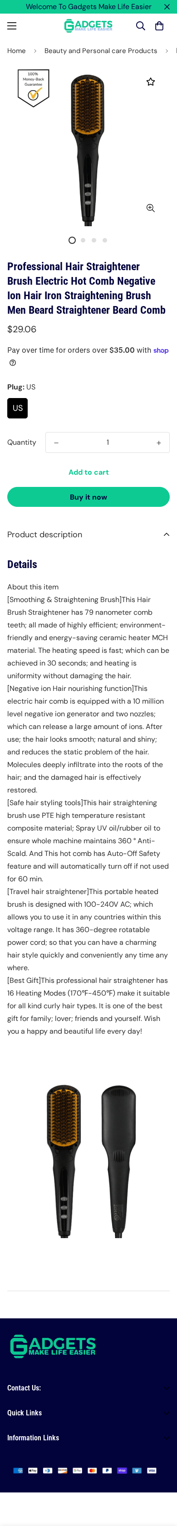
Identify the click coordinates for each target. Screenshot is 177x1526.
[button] (159, 25)
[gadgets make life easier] (88, 26)
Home (16, 50)
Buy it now (88, 497)
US (18, 408)
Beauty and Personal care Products (100, 50)
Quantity (21, 442)
